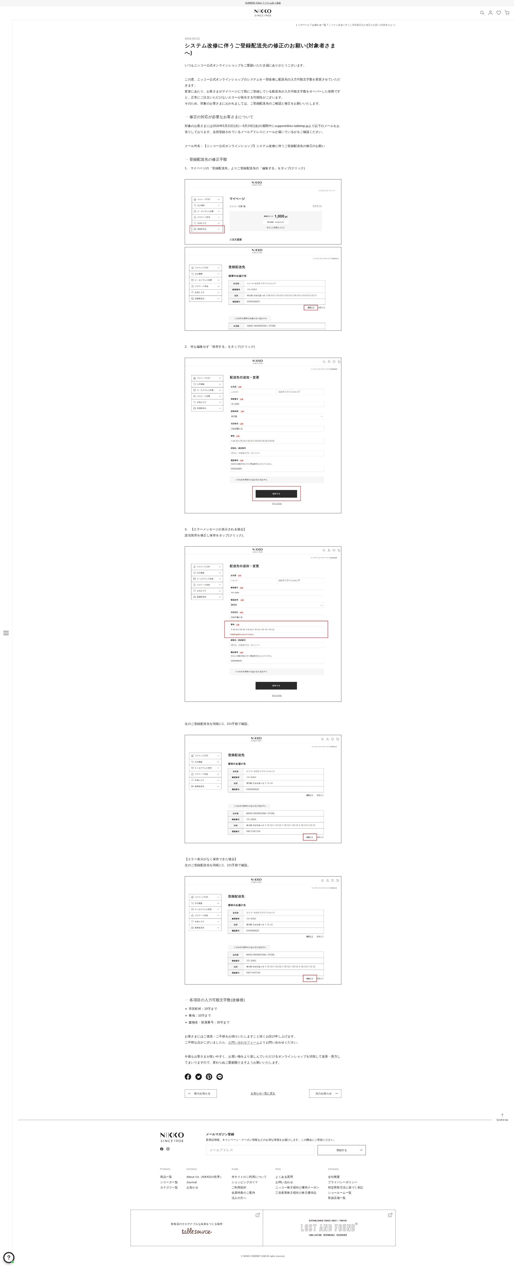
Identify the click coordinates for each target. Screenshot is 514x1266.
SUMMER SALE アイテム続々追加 (263, 3)
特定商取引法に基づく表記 (345, 1187)
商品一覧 (166, 1176)
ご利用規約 (239, 1187)
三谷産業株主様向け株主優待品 (295, 1192)
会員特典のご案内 (243, 1192)
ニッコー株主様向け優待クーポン (297, 1187)
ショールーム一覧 (339, 1192)
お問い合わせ (284, 1182)
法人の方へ (239, 1197)
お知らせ (192, 1187)
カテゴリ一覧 (169, 1187)
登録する (342, 1150)
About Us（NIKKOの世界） (205, 1176)
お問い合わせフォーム (243, 1042)
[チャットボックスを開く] (8, 1257)
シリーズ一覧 (169, 1182)
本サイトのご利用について (249, 1176)
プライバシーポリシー (342, 1182)
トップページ (302, 25)
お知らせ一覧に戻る (263, 1093)
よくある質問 (284, 1176)
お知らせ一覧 (319, 25)
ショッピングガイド (245, 1182)
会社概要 (334, 1176)
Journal (192, 1182)
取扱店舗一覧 (337, 1197)
